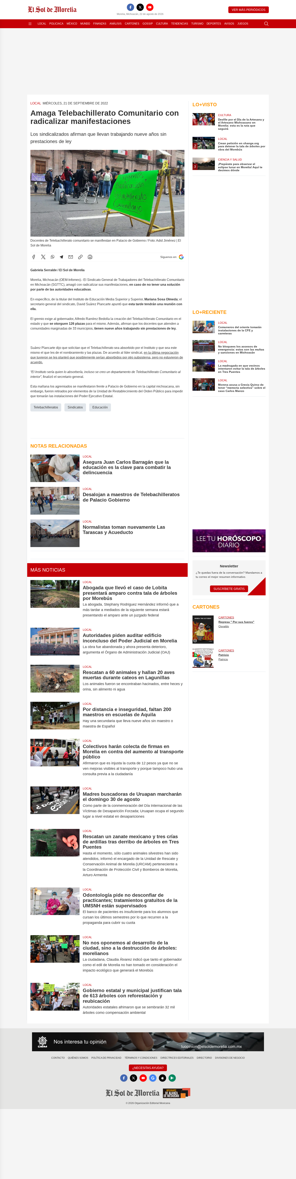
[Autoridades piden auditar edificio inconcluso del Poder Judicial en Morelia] (55, 644)
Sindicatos (75, 407)
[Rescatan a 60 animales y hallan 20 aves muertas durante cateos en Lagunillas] (55, 681)
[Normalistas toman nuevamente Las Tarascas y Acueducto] (55, 533)
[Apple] (162, 1078)
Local (42, 23)
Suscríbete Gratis (229, 589)
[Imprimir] (90, 257)
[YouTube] (149, 7)
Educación (100, 407)
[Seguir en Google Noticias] (181, 257)
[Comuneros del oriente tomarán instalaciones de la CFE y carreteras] (204, 328)
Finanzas (99, 23)
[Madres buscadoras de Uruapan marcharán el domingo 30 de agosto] (55, 805)
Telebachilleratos (46, 407)
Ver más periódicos (248, 9)
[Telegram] (61, 257)
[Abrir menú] (30, 24)
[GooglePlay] (172, 1078)
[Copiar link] (80, 257)
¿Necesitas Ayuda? (148, 1068)
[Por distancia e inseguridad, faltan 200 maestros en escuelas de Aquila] (55, 718)
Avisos (229, 23)
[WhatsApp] (52, 257)
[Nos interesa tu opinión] (148, 1041)
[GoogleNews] (152, 1078)
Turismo (197, 23)
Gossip (148, 23)
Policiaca (56, 23)
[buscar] (266, 23)
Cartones (132, 23)
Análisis (116, 23)
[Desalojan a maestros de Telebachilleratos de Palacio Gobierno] (55, 500)
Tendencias (179, 23)
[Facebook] (130, 7)
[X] (140, 7)
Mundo (85, 23)
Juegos (242, 23)
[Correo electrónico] (70, 257)
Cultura (162, 23)
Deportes (214, 23)
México (72, 23)
